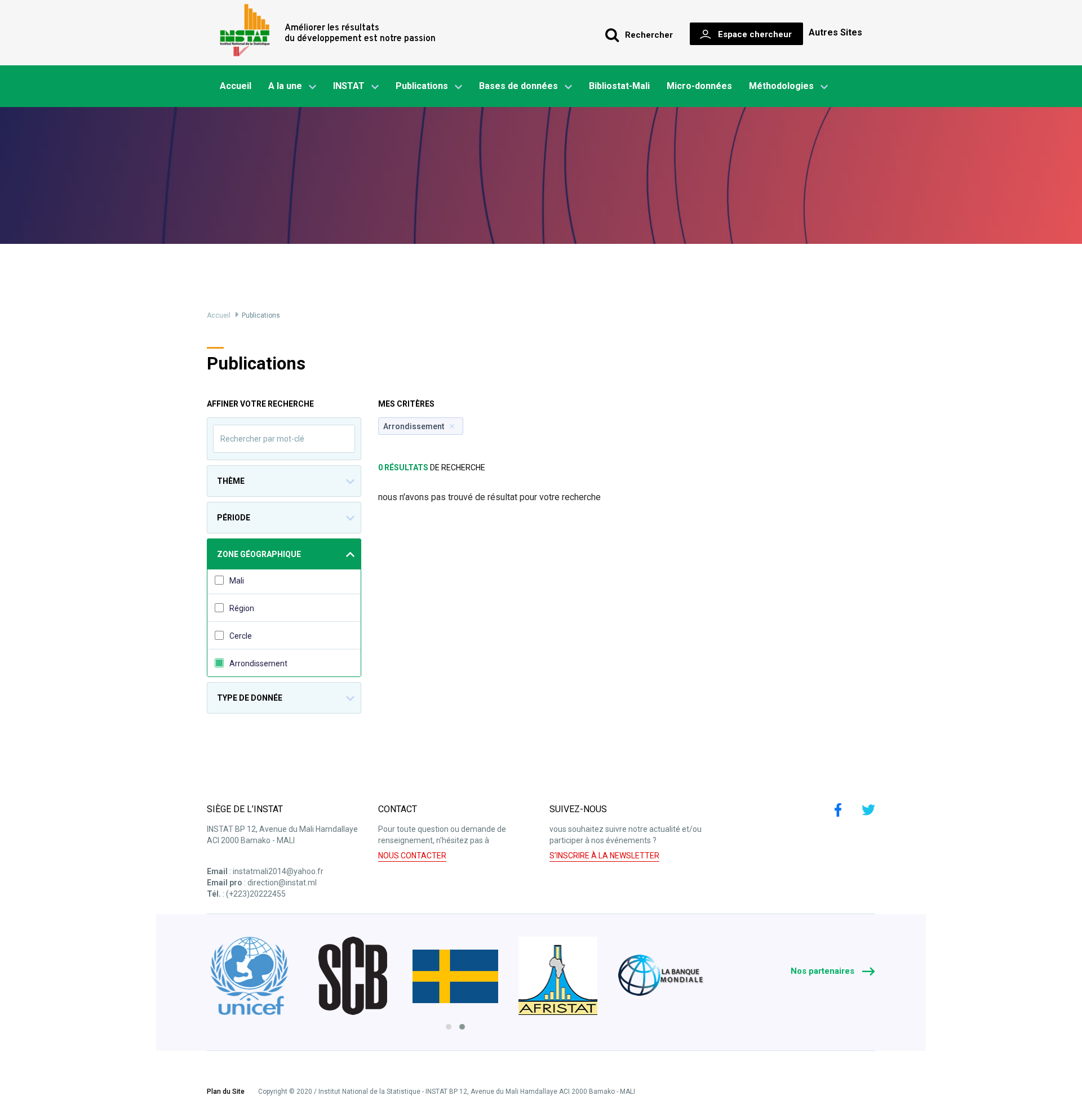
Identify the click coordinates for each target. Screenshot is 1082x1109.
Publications (422, 86)
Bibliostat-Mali (619, 86)
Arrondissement (258, 663)
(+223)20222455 (256, 893)
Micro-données (699, 86)
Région (241, 608)
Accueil (235, 86)
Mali (236, 580)
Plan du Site (226, 1092)
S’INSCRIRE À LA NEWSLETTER (604, 855)
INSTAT (349, 86)
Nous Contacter (412, 855)
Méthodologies (781, 86)
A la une (285, 86)
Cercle (240, 635)
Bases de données (518, 86)
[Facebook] (838, 810)
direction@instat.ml (282, 882)
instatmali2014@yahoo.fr (278, 871)
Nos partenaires (824, 971)
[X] (868, 810)
